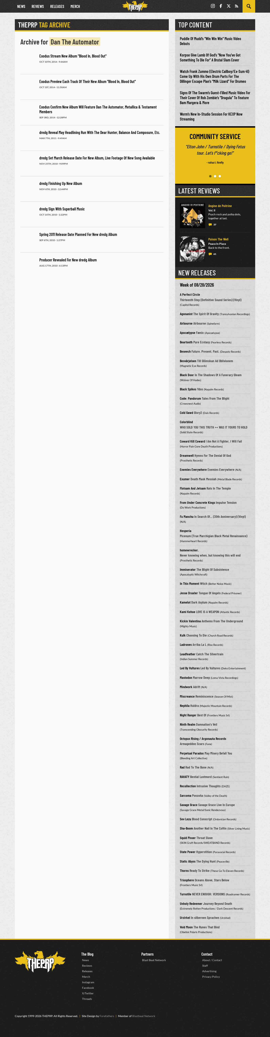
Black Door (187, 375)
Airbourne (186, 323)
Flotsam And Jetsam (193, 488)
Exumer (185, 479)
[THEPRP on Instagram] (213, 6)
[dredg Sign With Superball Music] (28, 215)
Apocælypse (187, 332)
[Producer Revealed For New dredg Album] (28, 266)
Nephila (185, 705)
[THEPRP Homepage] (135, 6)
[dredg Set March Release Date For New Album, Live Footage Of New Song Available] (28, 164)
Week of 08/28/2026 (197, 285)
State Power (187, 852)
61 (214, 253)
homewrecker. (189, 550)
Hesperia (185, 530)
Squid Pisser (188, 837)
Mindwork (186, 687)
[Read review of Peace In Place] (192, 249)
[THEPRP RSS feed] (237, 6)
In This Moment (189, 583)
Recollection (188, 786)
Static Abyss (187, 861)
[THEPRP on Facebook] (221, 6)
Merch (75, 6)
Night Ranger (188, 715)
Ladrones (186, 644)
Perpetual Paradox (192, 753)
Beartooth (186, 342)
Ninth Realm (187, 724)
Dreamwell (187, 455)
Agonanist (186, 314)
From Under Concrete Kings (197, 502)
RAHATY (184, 776)
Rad (182, 767)
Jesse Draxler (189, 593)
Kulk (183, 635)
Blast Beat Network (154, 960)
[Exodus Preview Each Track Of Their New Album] (28, 87)
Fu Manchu (187, 516)
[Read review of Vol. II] (192, 215)
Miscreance (187, 696)
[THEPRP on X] (229, 6)
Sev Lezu (185, 819)
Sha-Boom (186, 828)
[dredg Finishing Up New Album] (28, 189)
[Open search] (249, 6)
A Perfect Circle (190, 294)
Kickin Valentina (190, 621)
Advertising (209, 971)
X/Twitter (88, 993)
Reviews (38, 6)
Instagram (88, 982)
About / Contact (212, 960)
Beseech (185, 351)
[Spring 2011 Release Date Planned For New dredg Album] (28, 240)
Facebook (88, 987)
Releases (57, 6)
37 (214, 224)
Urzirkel (185, 917)
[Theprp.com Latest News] (40, 961)
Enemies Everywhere (193, 469)
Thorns (184, 870)
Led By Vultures (190, 668)
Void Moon (186, 927)
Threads (87, 998)
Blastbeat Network (143, 1016)
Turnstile (185, 894)
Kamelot (185, 602)
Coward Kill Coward (192, 441)
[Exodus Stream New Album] (28, 62)
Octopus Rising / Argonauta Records (203, 738)
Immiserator (188, 569)
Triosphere (187, 880)
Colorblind (186, 422)
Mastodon (186, 677)
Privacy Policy (211, 976)
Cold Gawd (186, 412)
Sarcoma (185, 795)
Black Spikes (188, 389)
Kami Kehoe (187, 611)
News (21, 6)
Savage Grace (188, 804)
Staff (205, 965)
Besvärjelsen (188, 361)
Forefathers (107, 1016)
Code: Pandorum (190, 398)
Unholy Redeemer (191, 903)
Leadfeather (187, 654)
